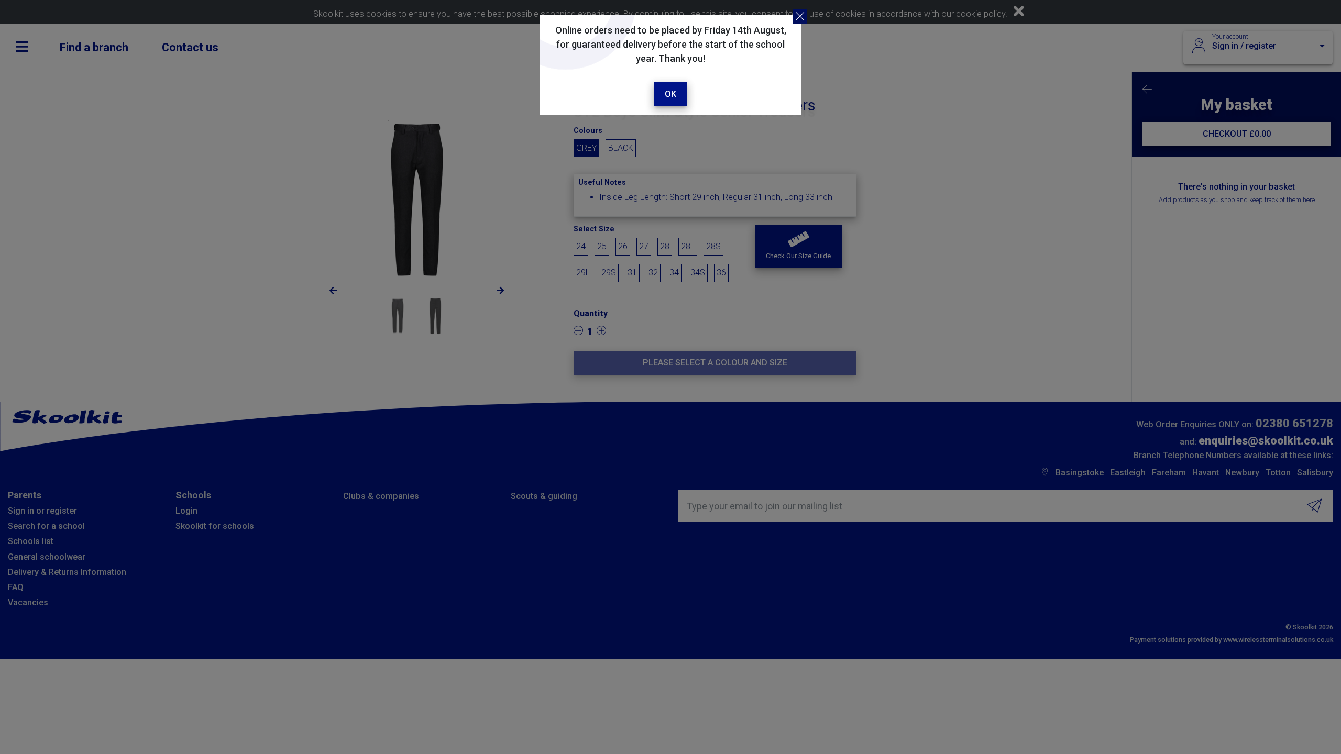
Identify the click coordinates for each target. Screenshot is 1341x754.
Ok (670, 94)
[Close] (800, 16)
